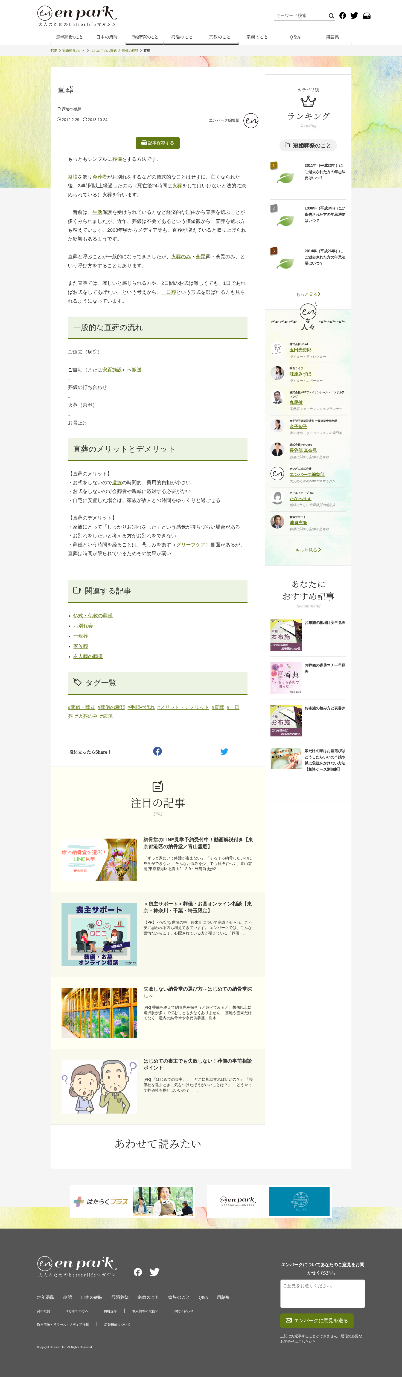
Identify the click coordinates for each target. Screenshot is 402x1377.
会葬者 (99, 177)
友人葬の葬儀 (88, 656)
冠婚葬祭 (120, 1297)
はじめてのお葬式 (104, 51)
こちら (303, 1341)
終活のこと (182, 37)
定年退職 (45, 1297)
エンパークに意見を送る (321, 1320)
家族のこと (257, 37)
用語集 (332, 37)
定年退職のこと (69, 37)
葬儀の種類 (130, 51)
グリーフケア (191, 544)
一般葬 (80, 636)
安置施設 (112, 369)
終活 (67, 1297)
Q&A (203, 1297)
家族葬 (80, 646)
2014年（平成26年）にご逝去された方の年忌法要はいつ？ (325, 257)
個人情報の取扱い (145, 1311)
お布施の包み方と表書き (325, 708)
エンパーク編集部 (224, 120)
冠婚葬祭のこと (144, 37)
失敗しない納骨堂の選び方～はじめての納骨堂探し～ (198, 992)
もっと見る (307, 294)
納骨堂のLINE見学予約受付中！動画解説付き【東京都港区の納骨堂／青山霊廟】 (198, 843)
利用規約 (110, 1311)
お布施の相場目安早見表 (325, 622)
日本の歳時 (107, 37)
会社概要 (43, 1311)
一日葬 (168, 292)
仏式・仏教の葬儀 (93, 615)
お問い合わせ (183, 1311)
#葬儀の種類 (111, 707)
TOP (54, 51)
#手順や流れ (141, 707)
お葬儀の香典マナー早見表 (325, 668)
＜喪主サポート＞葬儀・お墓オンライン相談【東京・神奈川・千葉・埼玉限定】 (198, 907)
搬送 (137, 369)
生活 (97, 212)
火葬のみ (181, 256)
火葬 (177, 185)
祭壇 (73, 177)
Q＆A (295, 37)
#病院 (106, 716)
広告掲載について (117, 1324)
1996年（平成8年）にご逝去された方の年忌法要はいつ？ (325, 214)
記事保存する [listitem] (160, 142)
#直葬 (218, 707)
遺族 (117, 482)
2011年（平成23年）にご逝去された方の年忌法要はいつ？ (325, 171)
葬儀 (117, 159)
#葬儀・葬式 (81, 707)
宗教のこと (220, 37)
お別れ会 (83, 626)
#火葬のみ (86, 716)
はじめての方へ (76, 1311)
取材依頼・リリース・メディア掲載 (63, 1324)
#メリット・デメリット (183, 707)
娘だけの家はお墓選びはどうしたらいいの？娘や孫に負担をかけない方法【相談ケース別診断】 (325, 759)
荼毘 (201, 256)
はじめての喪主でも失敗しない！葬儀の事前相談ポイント (198, 1064)
